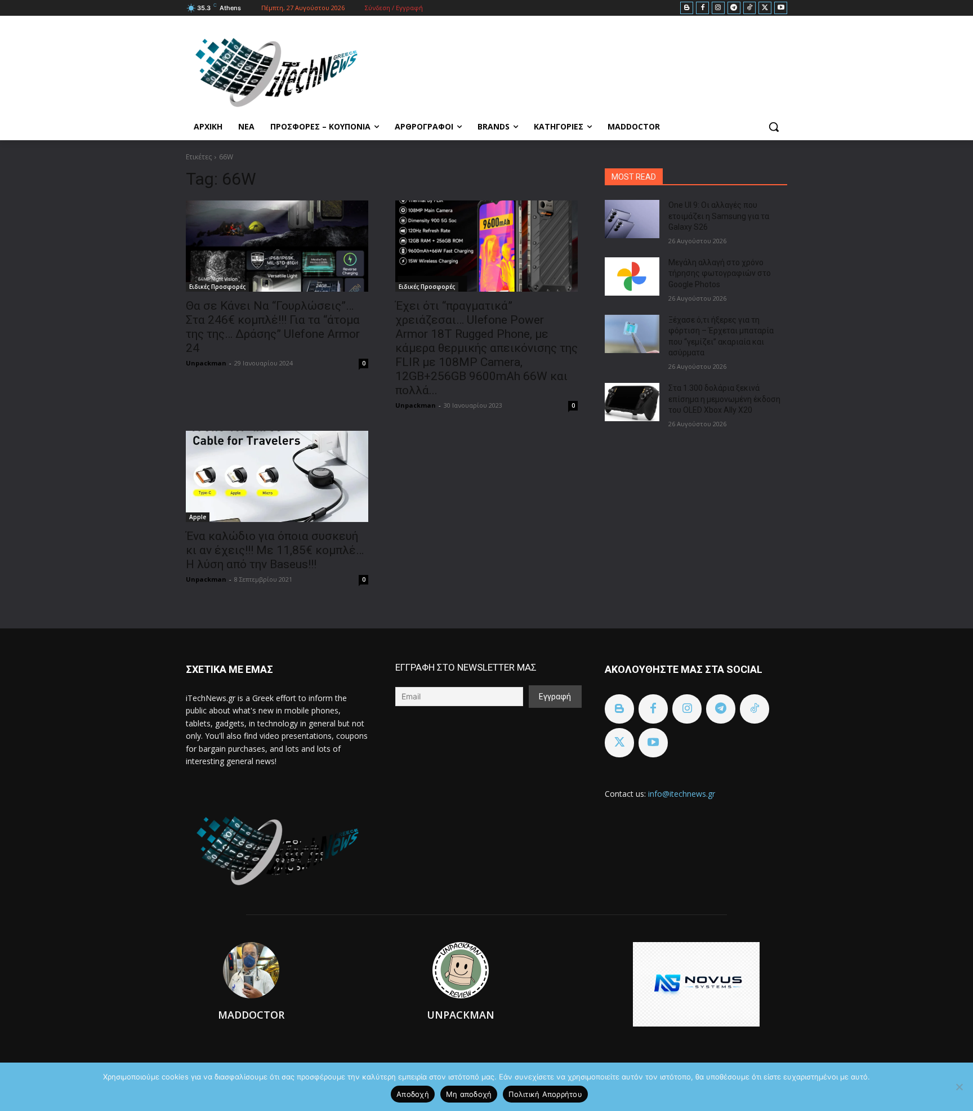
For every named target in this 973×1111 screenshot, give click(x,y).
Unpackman (206, 363)
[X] (764, 8)
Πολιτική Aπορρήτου (545, 1094)
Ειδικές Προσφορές (217, 287)
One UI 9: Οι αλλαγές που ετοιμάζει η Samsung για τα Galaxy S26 (718, 215)
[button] (773, 126)
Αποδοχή (412, 1094)
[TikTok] (749, 8)
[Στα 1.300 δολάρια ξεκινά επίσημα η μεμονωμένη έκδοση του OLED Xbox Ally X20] (632, 402)
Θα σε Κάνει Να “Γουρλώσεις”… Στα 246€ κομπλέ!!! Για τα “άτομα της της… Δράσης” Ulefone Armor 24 (273, 327)
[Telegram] (733, 8)
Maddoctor (251, 1014)
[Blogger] (686, 8)
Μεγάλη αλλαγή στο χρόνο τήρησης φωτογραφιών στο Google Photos (719, 273)
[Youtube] (780, 8)
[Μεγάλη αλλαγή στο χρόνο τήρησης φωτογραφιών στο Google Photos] (632, 276)
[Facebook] (702, 8)
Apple (197, 517)
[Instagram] (718, 8)
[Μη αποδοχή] (959, 1086)
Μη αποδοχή (469, 1094)
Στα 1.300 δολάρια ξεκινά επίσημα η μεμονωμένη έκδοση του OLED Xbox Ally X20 (724, 398)
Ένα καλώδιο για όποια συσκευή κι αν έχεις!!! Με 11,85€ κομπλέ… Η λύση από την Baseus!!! (275, 550)
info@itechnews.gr (681, 793)
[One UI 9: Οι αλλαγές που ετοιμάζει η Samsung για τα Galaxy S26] (632, 219)
